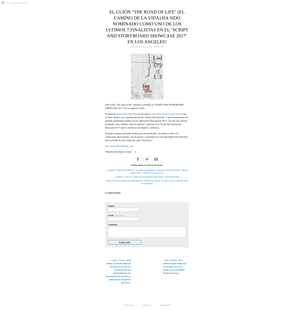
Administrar (165, 305)
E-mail (116, 215)
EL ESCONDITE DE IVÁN (17, 3)
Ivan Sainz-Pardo (160, 114)
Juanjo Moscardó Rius (126, 114)
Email (156, 159)
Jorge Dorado (176, 114)
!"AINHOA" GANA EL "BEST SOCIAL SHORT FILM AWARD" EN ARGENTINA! (147, 177)
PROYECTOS (159, 47)
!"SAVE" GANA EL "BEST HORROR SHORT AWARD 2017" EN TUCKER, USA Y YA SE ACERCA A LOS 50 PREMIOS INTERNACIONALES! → (175, 267)
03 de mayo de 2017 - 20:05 (141, 47)
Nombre (111, 206)
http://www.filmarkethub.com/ (119, 146)
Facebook (137, 159)
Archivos (147, 305)
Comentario (112, 225)
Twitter (147, 159)
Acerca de (128, 305)
